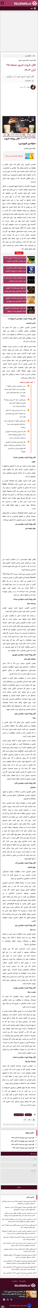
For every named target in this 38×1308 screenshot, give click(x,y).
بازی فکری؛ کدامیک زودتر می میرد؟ (14, 156)
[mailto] (7, 135)
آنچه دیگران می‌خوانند (26, 382)
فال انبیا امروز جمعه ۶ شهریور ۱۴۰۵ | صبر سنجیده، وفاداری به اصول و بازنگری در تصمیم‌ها (15, 260)
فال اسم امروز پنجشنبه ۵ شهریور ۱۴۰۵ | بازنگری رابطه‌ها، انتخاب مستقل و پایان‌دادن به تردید (16, 434)
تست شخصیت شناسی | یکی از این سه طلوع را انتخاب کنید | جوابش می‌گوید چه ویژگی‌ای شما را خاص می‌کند (18, 1220)
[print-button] (4, 135)
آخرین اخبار (30, 1197)
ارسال (19, 1187)
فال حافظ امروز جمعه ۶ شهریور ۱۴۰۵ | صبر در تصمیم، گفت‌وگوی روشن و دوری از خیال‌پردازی (13, 1294)
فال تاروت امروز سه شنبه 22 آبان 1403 (22, 1145)
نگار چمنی (22, 87)
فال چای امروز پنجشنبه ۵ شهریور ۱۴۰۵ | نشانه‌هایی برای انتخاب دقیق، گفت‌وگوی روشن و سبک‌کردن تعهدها (15, 447)
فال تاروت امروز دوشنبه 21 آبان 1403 (23, 1148)
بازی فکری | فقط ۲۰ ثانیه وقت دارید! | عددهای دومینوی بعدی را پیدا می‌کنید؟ (15, 424)
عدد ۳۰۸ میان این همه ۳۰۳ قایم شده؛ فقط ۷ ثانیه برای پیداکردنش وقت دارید (16, 413)
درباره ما (15, 1281)
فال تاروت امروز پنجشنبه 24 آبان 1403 (23, 1138)
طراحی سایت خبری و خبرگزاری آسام (18, 1305)
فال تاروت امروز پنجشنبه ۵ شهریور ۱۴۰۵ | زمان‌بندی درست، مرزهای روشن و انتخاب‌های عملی (15, 310)
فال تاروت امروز (18, 1115)
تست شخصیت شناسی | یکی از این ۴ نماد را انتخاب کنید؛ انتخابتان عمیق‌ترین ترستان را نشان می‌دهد (15, 280)
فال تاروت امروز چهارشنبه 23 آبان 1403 (22, 1141)
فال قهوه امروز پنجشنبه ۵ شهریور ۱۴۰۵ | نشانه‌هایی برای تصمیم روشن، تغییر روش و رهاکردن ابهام (15, 290)
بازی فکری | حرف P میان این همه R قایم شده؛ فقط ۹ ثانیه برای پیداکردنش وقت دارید (15, 403)
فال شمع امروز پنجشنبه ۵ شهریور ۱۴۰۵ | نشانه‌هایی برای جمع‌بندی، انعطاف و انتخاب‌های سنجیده (16, 300)
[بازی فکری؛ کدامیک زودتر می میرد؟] (29, 156)
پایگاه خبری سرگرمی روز (28, 138)
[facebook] (25, 1120)
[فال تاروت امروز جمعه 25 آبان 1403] (34, 1120)
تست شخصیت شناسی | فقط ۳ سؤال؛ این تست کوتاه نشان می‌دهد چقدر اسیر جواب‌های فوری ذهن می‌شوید (15, 391)
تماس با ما (22, 1281)
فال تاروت (28, 1115)
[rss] (11, 1299)
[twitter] (29, 1120)
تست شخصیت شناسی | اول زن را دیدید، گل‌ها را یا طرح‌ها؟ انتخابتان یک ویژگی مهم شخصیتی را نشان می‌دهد (15, 270)
